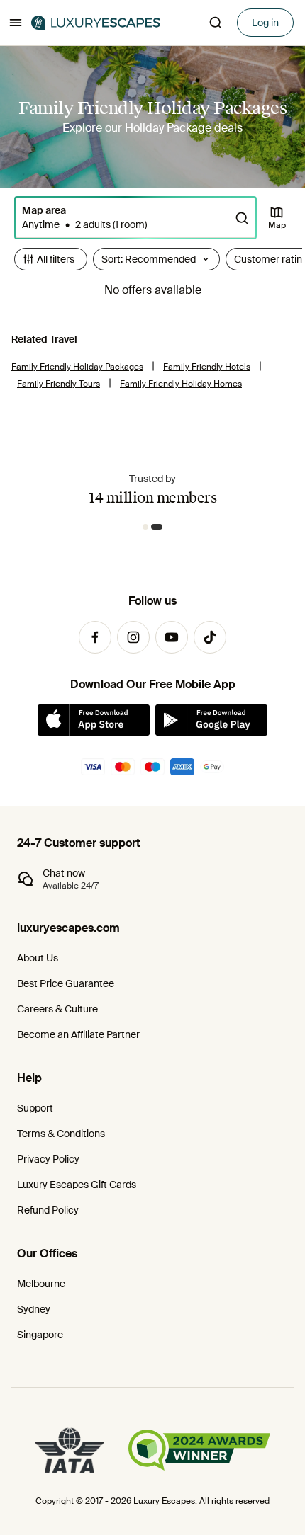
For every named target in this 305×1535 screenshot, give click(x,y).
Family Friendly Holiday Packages (77, 366)
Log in (265, 22)
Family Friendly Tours (58, 383)
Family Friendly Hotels (206, 366)
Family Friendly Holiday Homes (181, 383)
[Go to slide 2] (157, 526)
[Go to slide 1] (146, 526)
